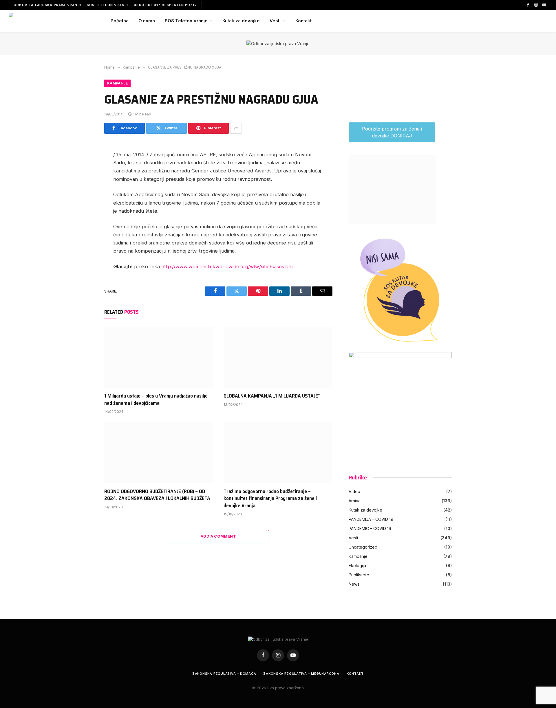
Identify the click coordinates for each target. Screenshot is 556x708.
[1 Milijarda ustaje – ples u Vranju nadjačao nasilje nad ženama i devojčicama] (158, 357)
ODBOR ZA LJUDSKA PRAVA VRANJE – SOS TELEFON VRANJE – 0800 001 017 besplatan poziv (105, 5)
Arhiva (355, 500)
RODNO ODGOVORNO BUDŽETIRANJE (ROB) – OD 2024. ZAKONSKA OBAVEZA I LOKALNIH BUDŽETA (157, 495)
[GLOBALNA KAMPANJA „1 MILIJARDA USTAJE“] (278, 357)
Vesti (275, 20)
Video (354, 491)
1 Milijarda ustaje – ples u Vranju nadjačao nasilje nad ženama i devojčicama (156, 399)
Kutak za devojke (241, 20)
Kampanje (117, 83)
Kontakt (303, 20)
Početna (120, 20)
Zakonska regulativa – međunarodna (301, 674)
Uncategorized (363, 547)
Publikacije (359, 574)
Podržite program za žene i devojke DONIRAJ (392, 132)
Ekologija (357, 565)
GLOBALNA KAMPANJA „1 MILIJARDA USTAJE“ (272, 395)
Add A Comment (218, 536)
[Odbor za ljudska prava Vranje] (52, 21)
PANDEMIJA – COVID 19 (371, 519)
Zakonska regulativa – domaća (224, 674)
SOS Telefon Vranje (186, 20)
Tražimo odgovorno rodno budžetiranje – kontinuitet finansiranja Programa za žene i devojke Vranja (270, 498)
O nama (146, 20)
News (354, 584)
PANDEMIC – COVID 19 (370, 528)
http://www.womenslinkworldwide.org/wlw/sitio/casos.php (228, 266)
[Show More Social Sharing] (236, 128)
